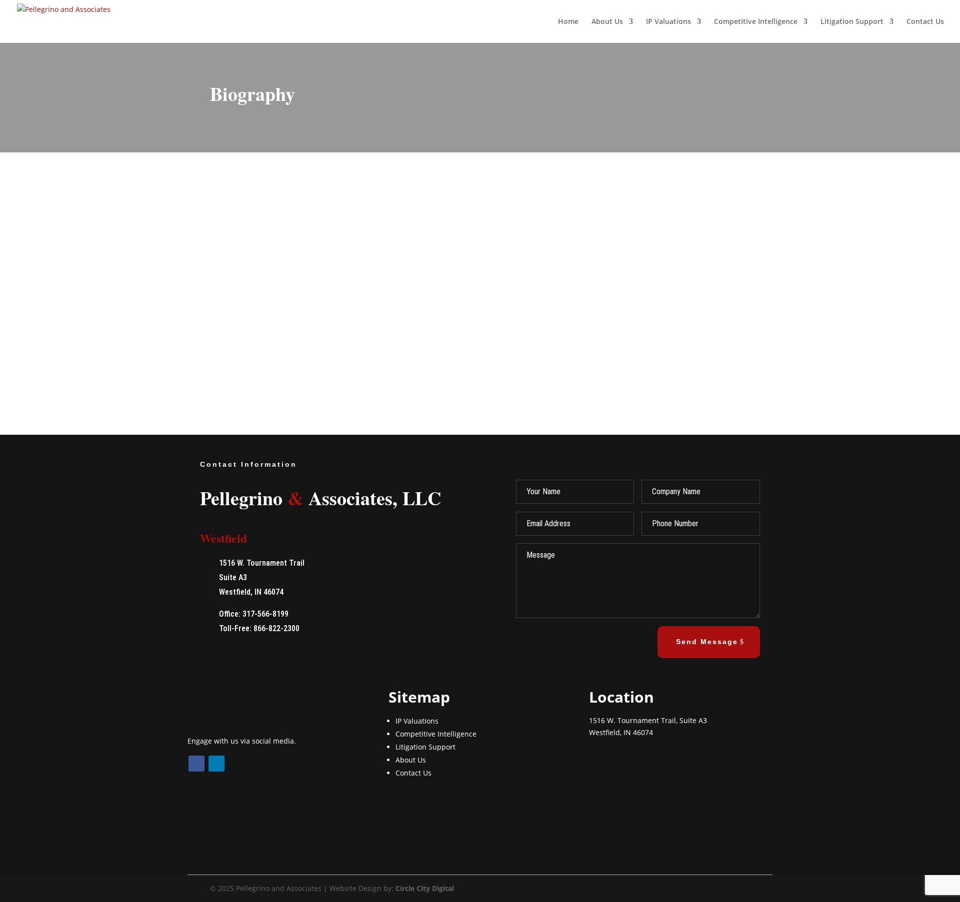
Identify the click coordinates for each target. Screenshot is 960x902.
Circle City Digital (425, 888)
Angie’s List (332, 297)
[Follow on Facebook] (196, 764)
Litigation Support (852, 22)
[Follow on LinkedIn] (216, 764)
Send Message (707, 642)
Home (568, 22)
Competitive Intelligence (756, 22)
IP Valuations (668, 22)
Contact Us (925, 22)
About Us (411, 760)
